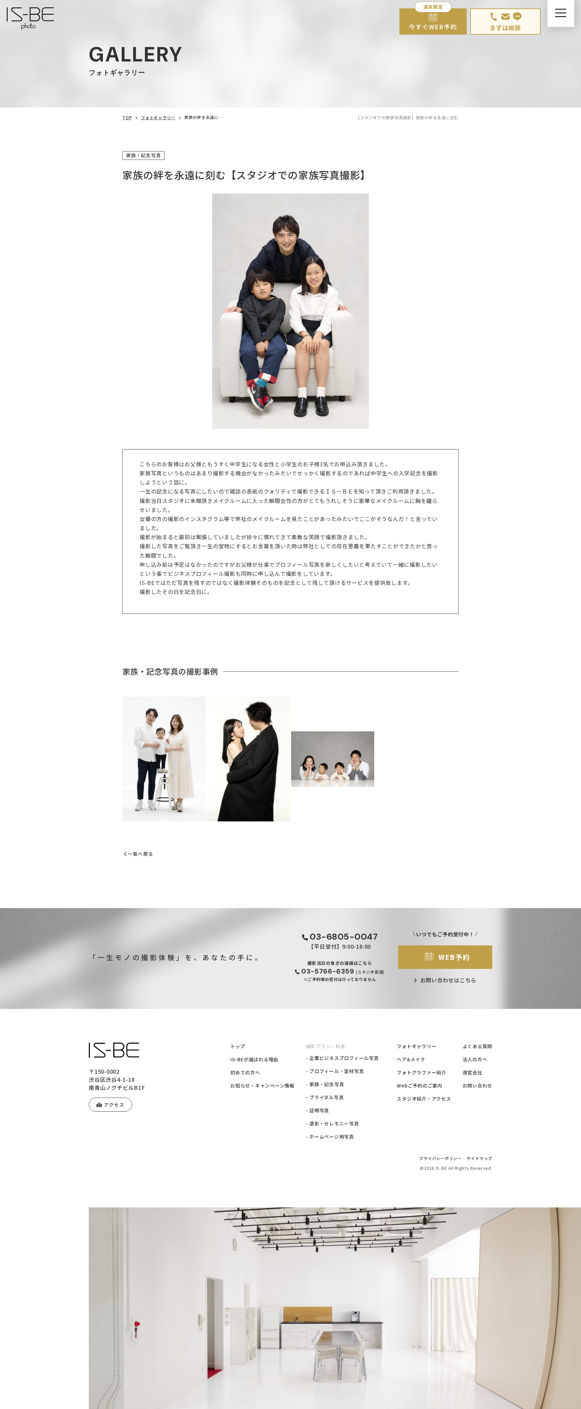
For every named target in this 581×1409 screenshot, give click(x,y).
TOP (127, 117)
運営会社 (472, 1072)
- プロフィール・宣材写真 (335, 1071)
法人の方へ (475, 1059)
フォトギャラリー (158, 117)
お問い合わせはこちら (448, 980)
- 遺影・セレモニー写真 (332, 1123)
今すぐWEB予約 (433, 26)
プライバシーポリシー (440, 1158)
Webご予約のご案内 (419, 1085)
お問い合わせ (478, 1085)
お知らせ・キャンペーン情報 (262, 1085)
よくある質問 (478, 1046)
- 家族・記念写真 (325, 1084)
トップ (237, 1046)
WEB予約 (454, 957)
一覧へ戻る (140, 853)
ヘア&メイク (411, 1059)
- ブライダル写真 (325, 1097)
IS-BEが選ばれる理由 (254, 1059)
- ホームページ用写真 (330, 1136)
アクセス (114, 1104)
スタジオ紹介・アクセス (424, 1098)
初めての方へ (245, 1072)
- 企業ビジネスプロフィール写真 (342, 1058)
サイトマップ (480, 1158)
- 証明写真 (318, 1110)
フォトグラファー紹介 (422, 1072)
